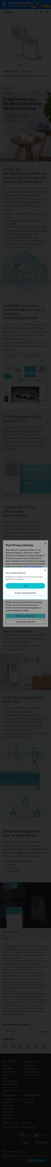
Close (45, 570)
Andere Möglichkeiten (25, 592)
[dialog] (25, 583)
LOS (25, 585)
